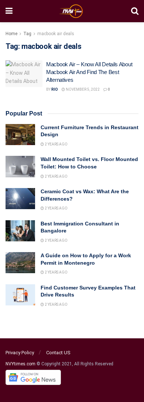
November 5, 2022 (82, 89)
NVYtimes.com (20, 363)
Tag (27, 33)
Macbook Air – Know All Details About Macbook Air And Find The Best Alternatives (89, 72)
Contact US (58, 352)
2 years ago (56, 144)
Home (11, 33)
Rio (54, 89)
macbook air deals (55, 33)
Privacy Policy (20, 352)
